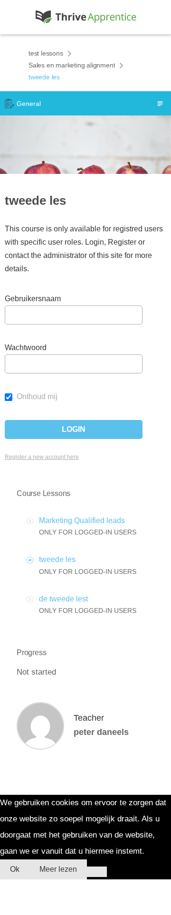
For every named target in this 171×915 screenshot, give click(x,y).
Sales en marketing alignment (71, 65)
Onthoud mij (36, 396)
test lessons (45, 53)
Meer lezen (58, 869)
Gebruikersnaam (30, 299)
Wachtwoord (26, 347)
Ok (14, 869)
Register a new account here (42, 457)
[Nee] (97, 872)
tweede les (57, 559)
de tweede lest (63, 599)
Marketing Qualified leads (82, 520)
